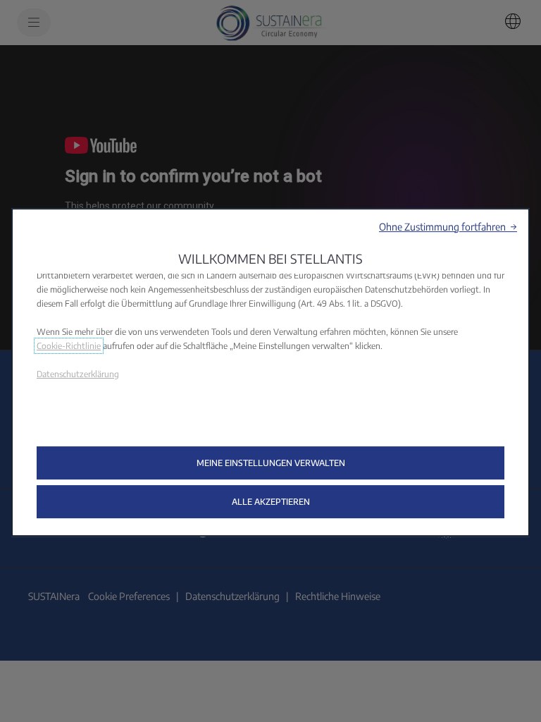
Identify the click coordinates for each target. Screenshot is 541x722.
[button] (448, 227)
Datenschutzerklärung (78, 374)
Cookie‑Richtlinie (69, 346)
